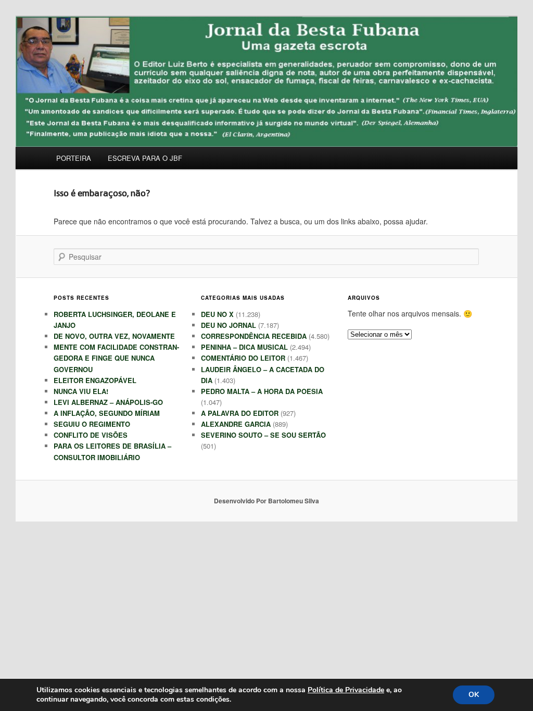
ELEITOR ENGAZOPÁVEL (95, 380)
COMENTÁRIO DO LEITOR (243, 358)
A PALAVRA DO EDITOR (239, 413)
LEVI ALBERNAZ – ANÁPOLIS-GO (108, 402)
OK (473, 695)
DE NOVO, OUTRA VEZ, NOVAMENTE (114, 336)
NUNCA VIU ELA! (81, 391)
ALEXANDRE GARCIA (236, 424)
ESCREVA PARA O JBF (145, 158)
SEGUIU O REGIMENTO (92, 424)
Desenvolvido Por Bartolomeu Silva (266, 500)
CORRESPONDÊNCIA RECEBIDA (254, 336)
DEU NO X (217, 314)
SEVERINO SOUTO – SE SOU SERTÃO (263, 435)
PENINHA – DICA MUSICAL (244, 347)
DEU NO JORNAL (228, 325)
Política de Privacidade (346, 690)
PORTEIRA (73, 158)
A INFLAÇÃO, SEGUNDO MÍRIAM (107, 413)
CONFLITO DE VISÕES (91, 435)
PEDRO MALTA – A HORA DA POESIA (262, 391)
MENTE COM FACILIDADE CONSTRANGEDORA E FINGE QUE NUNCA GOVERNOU (116, 358)
